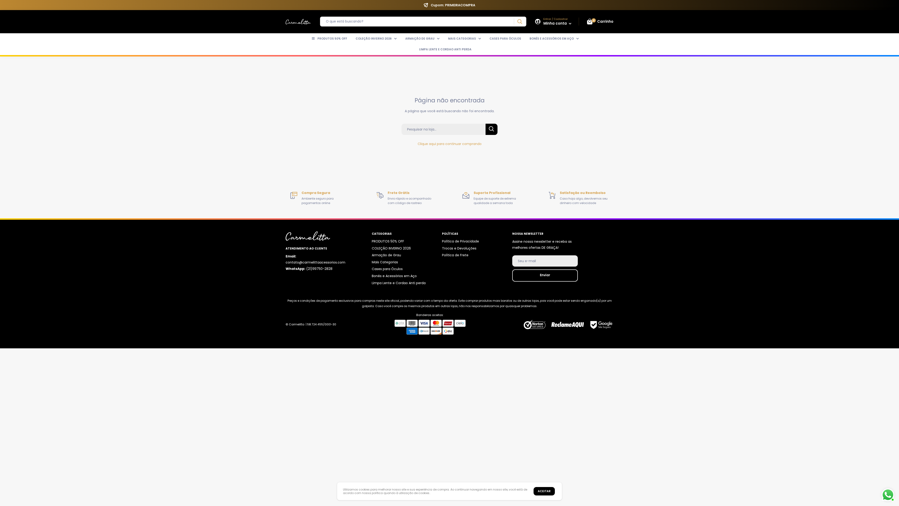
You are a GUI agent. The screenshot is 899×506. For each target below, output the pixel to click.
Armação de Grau (420, 39)
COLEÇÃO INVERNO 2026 (374, 39)
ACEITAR (544, 491)
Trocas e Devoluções (459, 248)
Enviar (545, 275)
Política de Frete (455, 255)
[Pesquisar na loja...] (491, 129)
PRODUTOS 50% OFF (332, 39)
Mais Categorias (462, 39)
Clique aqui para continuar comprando (450, 143)
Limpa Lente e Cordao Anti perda (445, 49)
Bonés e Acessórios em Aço (552, 39)
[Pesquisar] (519, 21)
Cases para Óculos (505, 39)
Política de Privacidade (460, 241)
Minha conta (555, 23)
